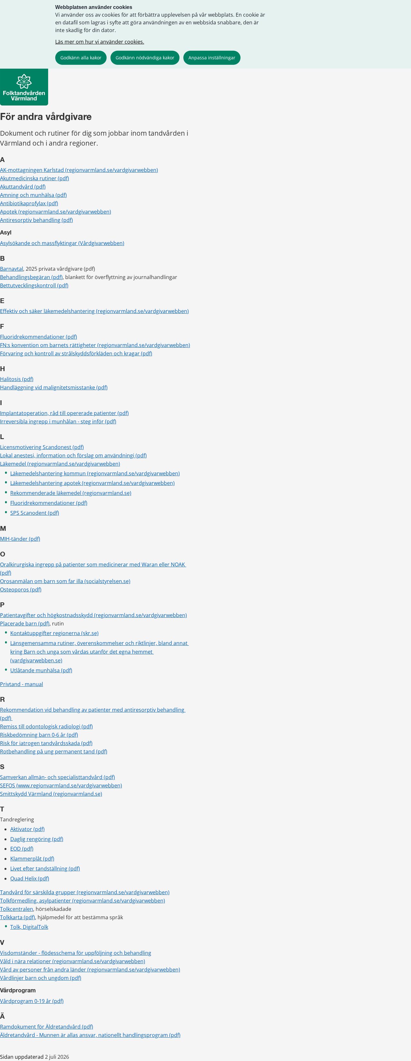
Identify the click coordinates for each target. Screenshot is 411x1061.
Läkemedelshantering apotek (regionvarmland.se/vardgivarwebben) (92, 483)
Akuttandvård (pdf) (23, 186)
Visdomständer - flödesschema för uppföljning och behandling (75, 952)
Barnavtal (11, 268)
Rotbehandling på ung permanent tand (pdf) (53, 751)
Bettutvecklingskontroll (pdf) (34, 285)
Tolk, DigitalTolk (29, 926)
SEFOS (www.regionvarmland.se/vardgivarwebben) (61, 785)
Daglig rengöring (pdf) (36, 839)
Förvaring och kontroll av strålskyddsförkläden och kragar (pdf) (76, 353)
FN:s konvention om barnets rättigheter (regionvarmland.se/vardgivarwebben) (95, 345)
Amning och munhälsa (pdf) (33, 195)
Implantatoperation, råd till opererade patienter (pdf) (64, 413)
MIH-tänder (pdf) (20, 538)
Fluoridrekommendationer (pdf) (38, 336)
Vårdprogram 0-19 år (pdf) (32, 1001)
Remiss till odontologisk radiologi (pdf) (46, 726)
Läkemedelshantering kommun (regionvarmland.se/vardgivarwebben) (95, 473)
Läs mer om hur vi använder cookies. (99, 41)
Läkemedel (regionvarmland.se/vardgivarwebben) (60, 463)
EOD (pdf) (21, 848)
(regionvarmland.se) (107, 493)
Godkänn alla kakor (80, 58)
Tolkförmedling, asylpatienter (36, 900)
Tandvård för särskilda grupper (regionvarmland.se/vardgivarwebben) (85, 892)
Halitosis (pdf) (16, 379)
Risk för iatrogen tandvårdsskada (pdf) (46, 743)
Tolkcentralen (16, 908)
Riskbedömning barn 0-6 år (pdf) (39, 734)
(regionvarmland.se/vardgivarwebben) (140, 615)
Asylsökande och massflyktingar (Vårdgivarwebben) (62, 243)
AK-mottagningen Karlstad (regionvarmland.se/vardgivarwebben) (79, 170)
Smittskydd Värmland (26, 793)
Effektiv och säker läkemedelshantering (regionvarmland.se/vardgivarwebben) (94, 311)
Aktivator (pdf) (27, 829)
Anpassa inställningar (211, 58)
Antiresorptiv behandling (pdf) (36, 220)
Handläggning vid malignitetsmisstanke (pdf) (54, 387)
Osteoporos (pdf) (20, 589)
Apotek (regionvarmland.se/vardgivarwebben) (55, 211)
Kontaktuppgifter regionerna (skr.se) (54, 633)
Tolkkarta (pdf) (17, 917)
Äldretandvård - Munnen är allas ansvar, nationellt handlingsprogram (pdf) (90, 1035)
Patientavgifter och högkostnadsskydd (47, 615)
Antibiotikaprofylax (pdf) (29, 203)
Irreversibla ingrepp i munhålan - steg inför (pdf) (58, 421)
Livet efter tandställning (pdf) (45, 868)
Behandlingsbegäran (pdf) (31, 277)
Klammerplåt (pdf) (32, 858)
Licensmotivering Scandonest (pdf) (42, 447)
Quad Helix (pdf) (29, 878)
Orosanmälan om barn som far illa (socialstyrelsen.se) (65, 581)
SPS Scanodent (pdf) (34, 512)
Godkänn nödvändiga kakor (145, 58)
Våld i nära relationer (26, 961)
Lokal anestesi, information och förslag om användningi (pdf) (73, 455)
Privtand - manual (21, 684)
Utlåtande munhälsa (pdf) (41, 670)
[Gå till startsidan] (24, 103)
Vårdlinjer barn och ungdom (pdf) (40, 977)
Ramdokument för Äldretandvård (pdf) (46, 1026)
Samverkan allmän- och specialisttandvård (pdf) (57, 777)
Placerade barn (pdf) (24, 623)
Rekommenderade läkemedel (46, 493)
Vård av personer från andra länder (43, 969)
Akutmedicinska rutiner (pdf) (34, 178)
